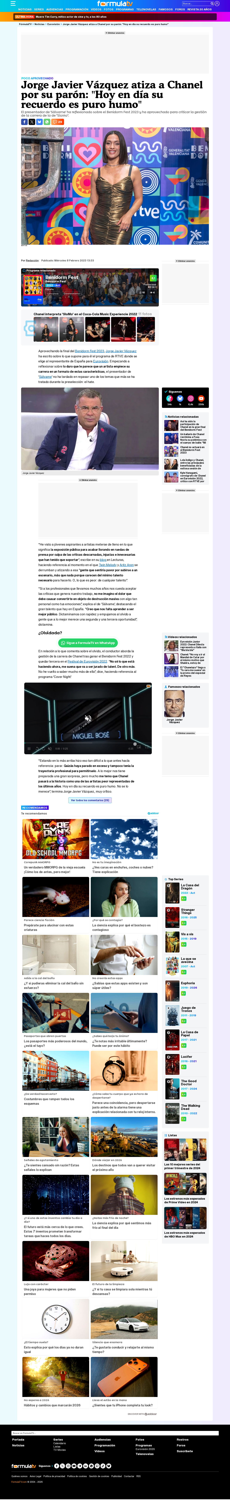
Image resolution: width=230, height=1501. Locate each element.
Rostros (183, 1439)
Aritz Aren (127, 565)
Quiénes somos (19, 1476)
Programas (125, 9)
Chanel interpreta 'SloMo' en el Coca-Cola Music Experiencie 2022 (85, 314)
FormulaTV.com (19, 1481)
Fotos (108, 9)
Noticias (25, 9)
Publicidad (116, 1476)
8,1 (183, 993)
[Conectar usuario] (217, 3)
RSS (138, 1476)
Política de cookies (77, 1476)
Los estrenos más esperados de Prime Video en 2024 (184, 1200)
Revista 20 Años (199, 9)
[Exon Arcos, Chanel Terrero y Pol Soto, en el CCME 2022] (98, 341)
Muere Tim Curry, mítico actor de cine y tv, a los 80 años (61, 17)
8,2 (183, 1021)
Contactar (129, 1476)
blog (103, 559)
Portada (18, 1439)
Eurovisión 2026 (145, 1449)
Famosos (166, 9)
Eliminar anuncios (116, 32)
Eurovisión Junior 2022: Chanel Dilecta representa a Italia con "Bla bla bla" (193, 645)
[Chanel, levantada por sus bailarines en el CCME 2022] (150, 341)
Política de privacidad (54, 1476)
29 (60, 122)
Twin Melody (108, 565)
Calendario (59, 1443)
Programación (77, 9)
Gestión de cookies (99, 1476)
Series (39, 9)
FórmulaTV (25, 24)
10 (143, 292)
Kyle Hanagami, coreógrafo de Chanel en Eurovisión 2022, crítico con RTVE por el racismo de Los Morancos (193, 477)
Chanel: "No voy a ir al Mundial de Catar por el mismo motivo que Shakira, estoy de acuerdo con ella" (192, 658)
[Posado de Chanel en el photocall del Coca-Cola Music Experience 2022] (46, 341)
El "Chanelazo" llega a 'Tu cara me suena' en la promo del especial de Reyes (192, 671)
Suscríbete (185, 1451)
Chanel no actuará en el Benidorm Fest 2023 (192, 450)
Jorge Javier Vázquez (121, 351)
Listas (56, 1446)
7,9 (183, 1119)
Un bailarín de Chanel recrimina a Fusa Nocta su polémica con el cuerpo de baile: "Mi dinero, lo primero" (193, 438)
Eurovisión (53, 24)
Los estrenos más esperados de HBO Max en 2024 (184, 1234)
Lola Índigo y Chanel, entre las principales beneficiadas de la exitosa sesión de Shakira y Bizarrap (192, 464)
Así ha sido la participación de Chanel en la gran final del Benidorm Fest (192, 425)
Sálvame (45, 376)
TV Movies (59, 1450)
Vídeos (96, 9)
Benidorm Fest (61, 277)
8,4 (183, 944)
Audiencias (54, 9)
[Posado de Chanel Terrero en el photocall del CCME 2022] (72, 341)
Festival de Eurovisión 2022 (87, 661)
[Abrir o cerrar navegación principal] (13, 3)
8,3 (183, 898)
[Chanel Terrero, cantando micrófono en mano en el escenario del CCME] (124, 341)
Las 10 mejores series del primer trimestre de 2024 (182, 1166)
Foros (180, 9)
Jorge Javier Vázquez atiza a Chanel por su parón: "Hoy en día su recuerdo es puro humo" (116, 24)
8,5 (183, 1045)
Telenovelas (146, 9)
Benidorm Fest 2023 (89, 351)
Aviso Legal (35, 1476)
